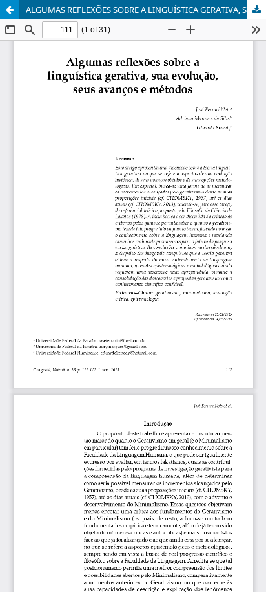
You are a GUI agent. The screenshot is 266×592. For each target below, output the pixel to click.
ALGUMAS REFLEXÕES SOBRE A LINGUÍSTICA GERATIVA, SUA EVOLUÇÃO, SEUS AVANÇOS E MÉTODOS (146, 10)
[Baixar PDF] (256, 9)
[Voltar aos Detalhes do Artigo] (9, 9)
